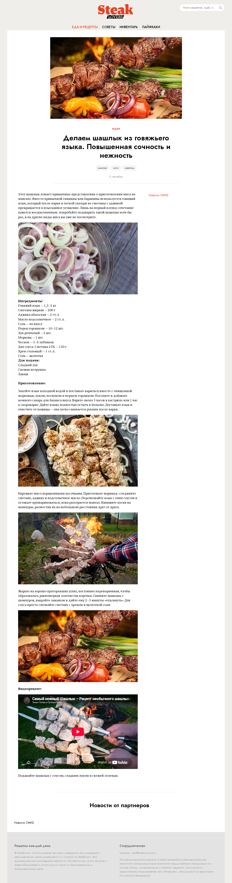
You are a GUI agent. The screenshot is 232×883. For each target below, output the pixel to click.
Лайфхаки (151, 27)
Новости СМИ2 (158, 195)
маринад (129, 168)
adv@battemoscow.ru (144, 853)
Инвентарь (129, 27)
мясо (116, 168)
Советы (108, 27)
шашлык (102, 168)
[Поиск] (220, 7)
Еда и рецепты (85, 27)
